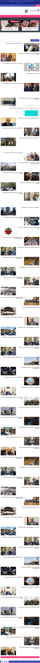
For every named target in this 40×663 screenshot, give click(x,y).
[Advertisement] (22, 34)
